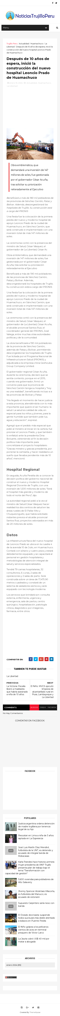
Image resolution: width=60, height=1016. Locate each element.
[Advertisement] (30, 108)
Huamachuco (37, 43)
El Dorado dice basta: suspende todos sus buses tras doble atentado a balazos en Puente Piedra (36, 918)
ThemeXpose (35, 1012)
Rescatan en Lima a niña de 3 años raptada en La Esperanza (36, 837)
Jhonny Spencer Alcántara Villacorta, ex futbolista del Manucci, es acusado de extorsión (36, 894)
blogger (34, 707)
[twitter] (56, 3)
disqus (43, 707)
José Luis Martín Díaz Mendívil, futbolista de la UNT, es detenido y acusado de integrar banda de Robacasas (35, 851)
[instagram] (22, 1007)
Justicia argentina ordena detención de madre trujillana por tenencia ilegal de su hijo (36, 826)
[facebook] (52, 3)
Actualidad (24, 43)
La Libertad (12, 86)
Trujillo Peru (12, 43)
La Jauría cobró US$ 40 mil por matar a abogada (33, 940)
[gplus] (27, 1007)
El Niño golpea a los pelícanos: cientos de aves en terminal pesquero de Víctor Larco (33, 930)
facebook (52, 707)
